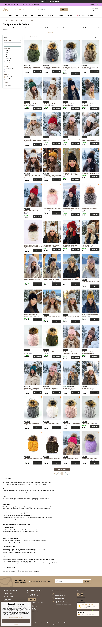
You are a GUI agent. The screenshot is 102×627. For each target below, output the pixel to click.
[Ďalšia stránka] (69, 473)
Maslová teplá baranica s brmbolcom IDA (88, 245)
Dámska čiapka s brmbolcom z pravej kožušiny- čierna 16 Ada (70, 174)
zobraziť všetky (7, 62)
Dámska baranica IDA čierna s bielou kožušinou (51, 280)
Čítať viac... (51, 32)
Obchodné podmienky (8, 596)
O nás (5, 594)
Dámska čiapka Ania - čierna (89, 173)
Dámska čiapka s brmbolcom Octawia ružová (50, 389)
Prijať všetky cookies (16, 621)
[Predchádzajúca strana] (54, 473)
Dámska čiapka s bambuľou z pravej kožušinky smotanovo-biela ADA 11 (33, 246)
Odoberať (86, 581)
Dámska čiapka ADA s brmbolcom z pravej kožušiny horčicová (52, 176)
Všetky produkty (9, 76)
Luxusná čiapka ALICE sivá (88, 423)
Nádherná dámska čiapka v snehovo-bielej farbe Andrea (89, 139)
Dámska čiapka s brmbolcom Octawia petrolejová (31, 389)
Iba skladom (8, 78)
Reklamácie (6, 600)
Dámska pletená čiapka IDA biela (71, 316)
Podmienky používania (68, 622)
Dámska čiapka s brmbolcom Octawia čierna (70, 104)
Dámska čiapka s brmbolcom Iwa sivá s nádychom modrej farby (71, 68)
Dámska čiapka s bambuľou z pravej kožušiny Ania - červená (32, 211)
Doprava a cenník (7, 597)
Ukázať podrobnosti (16, 624)
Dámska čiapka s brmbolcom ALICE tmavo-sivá (31, 424)
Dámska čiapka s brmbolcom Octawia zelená (31, 104)
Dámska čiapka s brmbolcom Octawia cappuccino (89, 352)
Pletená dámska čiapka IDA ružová (90, 281)
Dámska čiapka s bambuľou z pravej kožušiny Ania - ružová (70, 352)
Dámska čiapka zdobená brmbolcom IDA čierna (30, 315)
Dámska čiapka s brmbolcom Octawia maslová (89, 389)
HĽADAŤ (64, 9)
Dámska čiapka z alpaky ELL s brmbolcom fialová (89, 459)
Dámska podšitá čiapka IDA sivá (51, 316)
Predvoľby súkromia (42, 622)
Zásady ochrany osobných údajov (54, 622)
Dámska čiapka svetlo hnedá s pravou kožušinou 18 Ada (51, 245)
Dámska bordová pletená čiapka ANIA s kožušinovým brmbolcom (71, 209)
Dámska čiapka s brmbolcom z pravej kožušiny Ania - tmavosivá (90, 209)
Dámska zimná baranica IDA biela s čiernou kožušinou (33, 280)
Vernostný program (8, 593)
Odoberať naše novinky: (20, 582)
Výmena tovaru (7, 599)
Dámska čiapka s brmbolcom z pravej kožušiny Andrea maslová (32, 139)
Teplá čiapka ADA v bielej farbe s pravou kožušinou (32, 176)
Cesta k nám (32, 599)
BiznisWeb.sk (55, 624)
